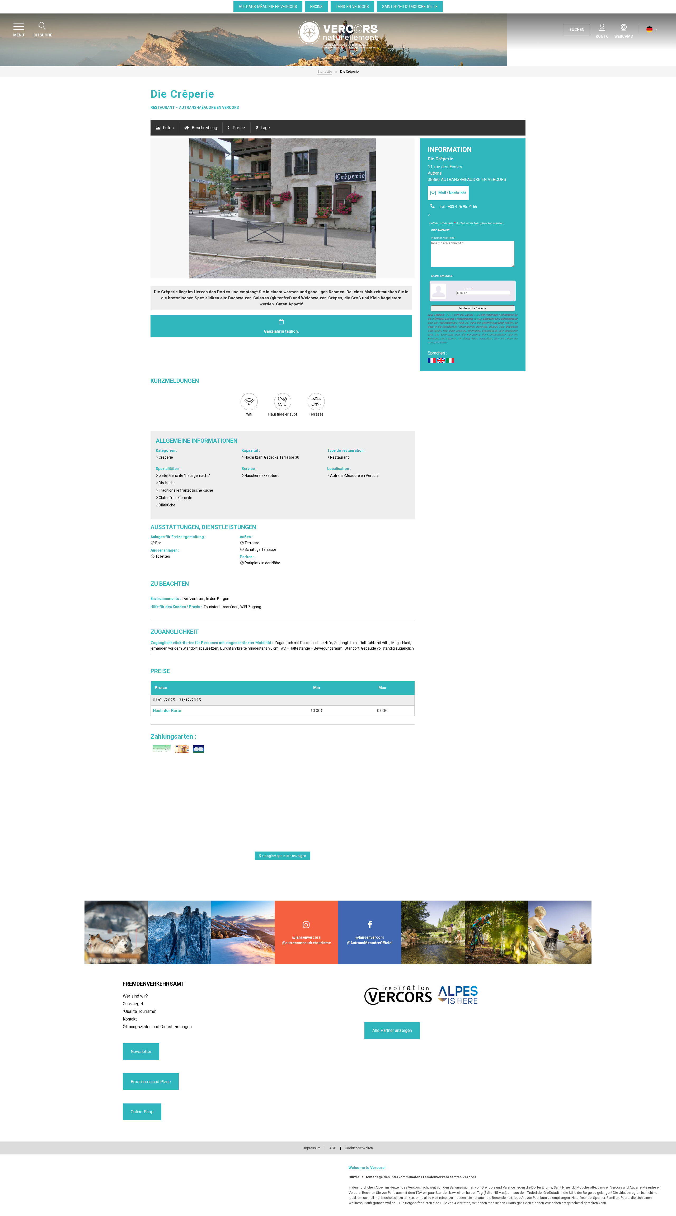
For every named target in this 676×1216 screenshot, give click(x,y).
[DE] (651, 29)
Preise (239, 127)
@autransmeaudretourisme (306, 943)
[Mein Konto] (602, 26)
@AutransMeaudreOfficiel (369, 943)
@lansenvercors (306, 937)
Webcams (624, 26)
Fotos (168, 127)
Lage (265, 127)
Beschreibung (204, 127)
